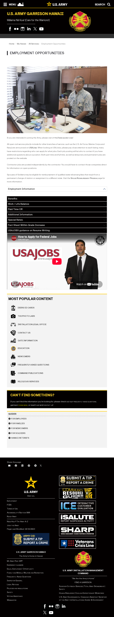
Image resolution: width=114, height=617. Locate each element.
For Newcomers (19, 428)
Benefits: (13, 198)
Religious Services (28, 381)
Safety (10, 592)
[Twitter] (35, 29)
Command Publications (30, 373)
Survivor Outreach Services (71, 586)
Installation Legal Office (31, 324)
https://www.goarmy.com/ (62, 138)
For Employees (19, 419)
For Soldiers (18, 433)
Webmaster (11, 600)
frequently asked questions (84, 401)
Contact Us (23, 333)
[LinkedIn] (22, 466)
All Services (34, 44)
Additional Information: (20, 214)
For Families (18, 423)
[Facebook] (10, 29)
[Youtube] (41, 29)
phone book (23, 405)
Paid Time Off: (15, 209)
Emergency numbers (15, 565)
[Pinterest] (29, 466)
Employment (12, 501)
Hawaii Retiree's (20, 438)
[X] (41, 466)
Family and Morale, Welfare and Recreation (25, 573)
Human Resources (66, 593)
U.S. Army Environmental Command (74, 597)
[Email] (9, 466)
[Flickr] (16, 29)
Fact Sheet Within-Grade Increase (26, 225)
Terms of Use (12, 509)
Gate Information (27, 340)
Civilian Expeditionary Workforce (89, 593)
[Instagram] (22, 29)
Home (11, 44)
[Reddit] (35, 466)
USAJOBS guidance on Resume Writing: (29, 230)
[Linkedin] (29, 29)
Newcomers (23, 356)
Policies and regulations (17, 588)
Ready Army (12, 516)
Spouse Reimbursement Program (84, 178)
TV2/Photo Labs (26, 316)
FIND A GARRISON (83, 582)
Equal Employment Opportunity (20, 569)
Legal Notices (13, 584)
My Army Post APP (15, 561)
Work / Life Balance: (18, 204)
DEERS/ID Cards (25, 308)
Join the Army (13, 525)
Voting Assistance (15, 596)
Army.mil (31, 496)
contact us (48, 405)
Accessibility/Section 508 (18, 512)
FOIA (9, 505)
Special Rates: (15, 220)
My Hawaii (21, 44)
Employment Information (21, 189)
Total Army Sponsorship (94, 586)
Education (23, 348)
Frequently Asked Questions (33, 365)
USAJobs (33, 148)
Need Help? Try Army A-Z (17, 521)
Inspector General (14, 580)
